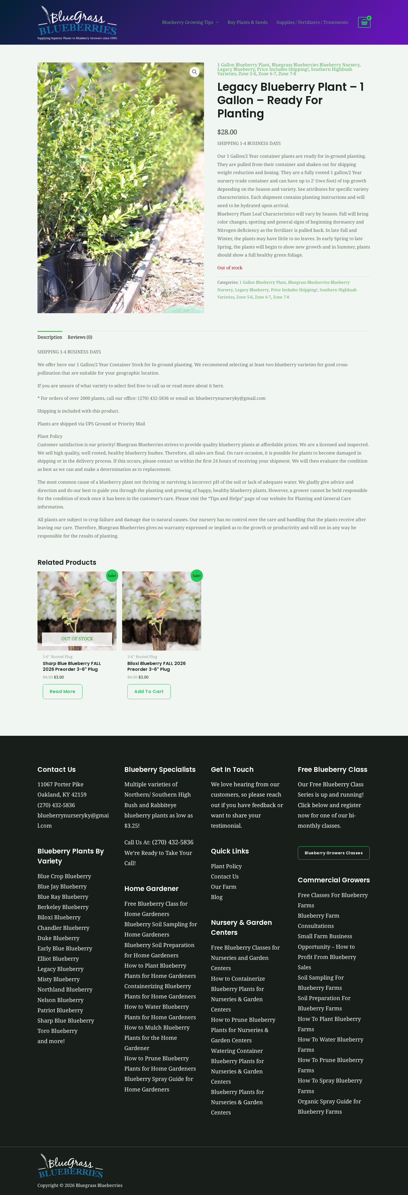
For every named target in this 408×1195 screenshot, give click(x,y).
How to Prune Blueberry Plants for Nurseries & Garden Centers (243, 1030)
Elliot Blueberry (58, 958)
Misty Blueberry (58, 979)
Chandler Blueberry (63, 928)
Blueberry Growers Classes (334, 853)
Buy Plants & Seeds (248, 22)
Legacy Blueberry (236, 69)
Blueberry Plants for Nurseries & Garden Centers (237, 1102)
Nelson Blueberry (60, 1000)
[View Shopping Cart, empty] (364, 22)
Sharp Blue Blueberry (65, 1020)
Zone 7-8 (287, 74)
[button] (195, 72)
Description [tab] (49, 337)
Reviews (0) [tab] (80, 337)
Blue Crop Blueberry (64, 876)
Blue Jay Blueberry (62, 886)
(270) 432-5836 (56, 805)
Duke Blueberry (58, 938)
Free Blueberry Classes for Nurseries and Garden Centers (245, 958)
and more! (51, 1041)
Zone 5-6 (247, 74)
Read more (62, 691)
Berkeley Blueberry (63, 907)
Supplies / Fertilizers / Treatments (312, 22)
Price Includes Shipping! (283, 69)
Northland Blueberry (64, 989)
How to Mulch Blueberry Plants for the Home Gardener (157, 1038)
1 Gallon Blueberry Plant (243, 65)
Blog (217, 897)
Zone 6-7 (267, 74)
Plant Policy (226, 866)
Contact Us (225, 876)
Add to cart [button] (149, 691)
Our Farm (223, 886)
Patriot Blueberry (60, 1010)
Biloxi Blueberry (58, 917)
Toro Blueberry (57, 1031)
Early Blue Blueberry (64, 948)
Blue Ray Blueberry (62, 896)
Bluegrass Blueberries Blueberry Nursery (315, 65)
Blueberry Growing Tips (187, 22)
